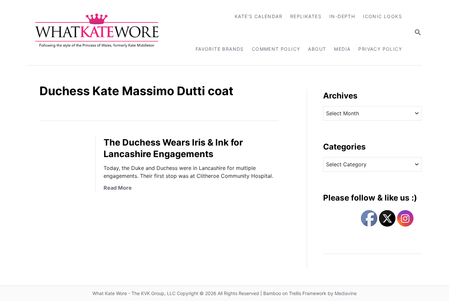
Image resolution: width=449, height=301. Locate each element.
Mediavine (346, 293)
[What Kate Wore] (101, 32)
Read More (118, 187)
